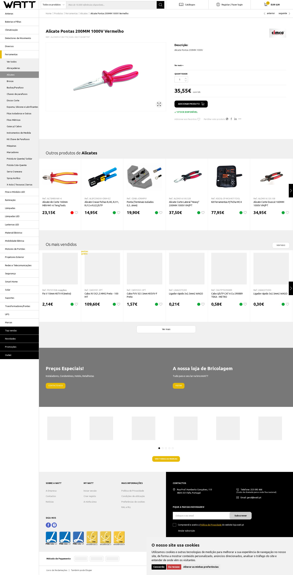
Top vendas (11, 330)
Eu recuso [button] (174, 567)
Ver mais (166, 329)
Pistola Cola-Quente (17, 165)
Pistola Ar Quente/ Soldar (19, 158)
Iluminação (10, 200)
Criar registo (90, 496)
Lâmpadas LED (12, 216)
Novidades (10, 338)
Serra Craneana (14, 171)
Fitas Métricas (14, 120)
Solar (7, 290)
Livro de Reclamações (56, 570)
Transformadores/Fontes (17, 306)
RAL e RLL (126, 507)
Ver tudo (281, 245)
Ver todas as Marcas (166, 459)
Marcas (8, 322)
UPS (7, 314)
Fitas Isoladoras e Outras (19, 113)
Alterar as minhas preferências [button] (201, 567)
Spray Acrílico (13, 178)
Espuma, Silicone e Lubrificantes (22, 107)
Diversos (9, 46)
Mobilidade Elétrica (14, 241)
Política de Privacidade (132, 490)
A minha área (90, 502)
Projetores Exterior (14, 257)
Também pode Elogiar (81, 570)
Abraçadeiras (13, 68)
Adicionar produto (189, 104)
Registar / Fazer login (232, 4)
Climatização (11, 30)
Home (49, 13)
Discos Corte (13, 100)
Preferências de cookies (133, 502)
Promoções (10, 347)
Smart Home (11, 281)
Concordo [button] (158, 567)
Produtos (58, 13)
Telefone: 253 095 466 (251, 489)
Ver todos (12, 61)
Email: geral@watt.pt (251, 497)
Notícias (50, 502)
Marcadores (13, 152)
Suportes (9, 298)
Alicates (11, 74)
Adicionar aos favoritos (185, 119)
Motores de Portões (15, 249)
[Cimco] (277, 33)
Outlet (8, 355)
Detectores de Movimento (18, 38)
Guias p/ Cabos (14, 126)
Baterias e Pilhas (13, 21)
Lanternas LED (12, 224)
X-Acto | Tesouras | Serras (19, 184)
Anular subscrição (186, 531)
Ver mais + (178, 65)
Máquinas (11, 146)
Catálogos (190, 4)
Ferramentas (11, 54)
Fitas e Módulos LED (15, 192)
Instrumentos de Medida (19, 133)
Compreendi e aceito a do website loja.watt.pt (211, 525)
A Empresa (51, 490)
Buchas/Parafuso (15, 87)
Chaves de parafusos (17, 94)
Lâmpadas (10, 208)
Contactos (51, 496)
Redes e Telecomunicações (18, 265)
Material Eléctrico (13, 232)
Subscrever (241, 515)
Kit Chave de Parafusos (18, 139)
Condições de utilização (133, 496)
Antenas (9, 13)
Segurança (10, 273)
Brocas (10, 81)
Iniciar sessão (90, 490)
